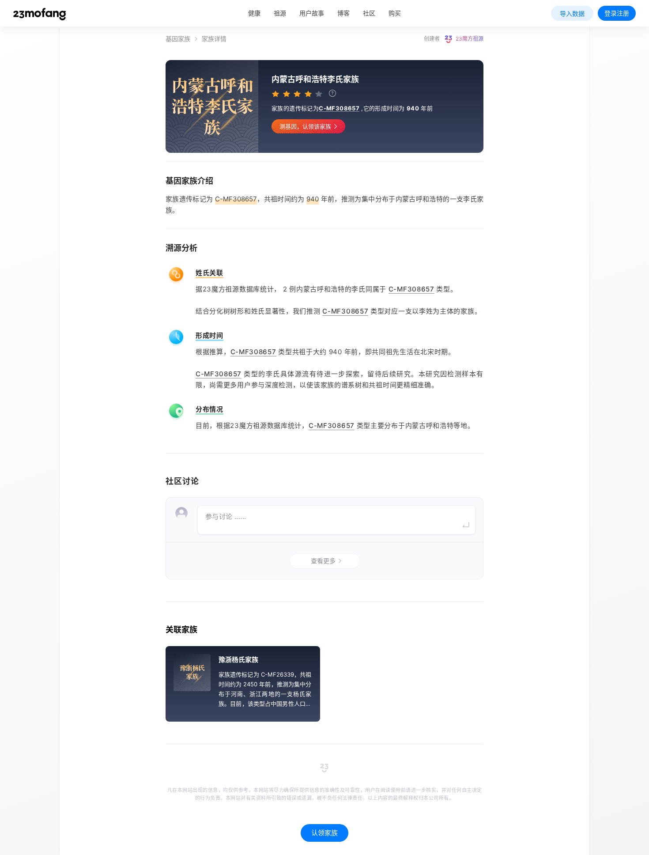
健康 (254, 13)
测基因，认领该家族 (305, 126)
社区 (369, 13)
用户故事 (311, 13)
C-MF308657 (339, 108)
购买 (395, 13)
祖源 (280, 13)
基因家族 (178, 38)
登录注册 (616, 13)
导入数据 (572, 13)
